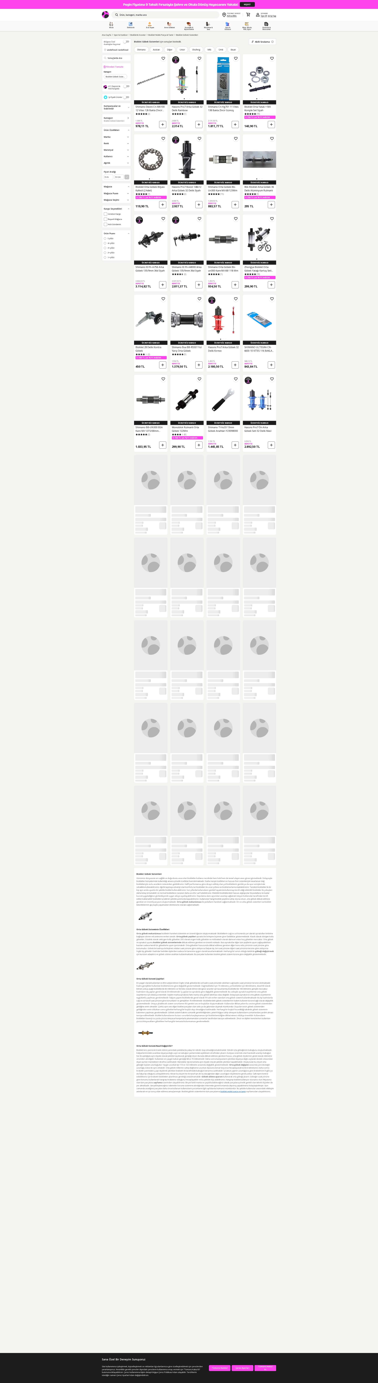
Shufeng (196, 49)
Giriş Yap (272, 15)
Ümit (221, 49)
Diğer (169, 49)
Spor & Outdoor (121, 35)
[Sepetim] (248, 15)
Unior (182, 49)
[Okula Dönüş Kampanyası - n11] (189, 4)
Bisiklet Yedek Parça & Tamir (160, 35)
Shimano (141, 49)
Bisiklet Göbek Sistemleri (187, 35)
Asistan (156, 49)
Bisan (233, 49)
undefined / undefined (117, 50)
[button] (184, 99)
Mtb (209, 49)
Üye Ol (264, 15)
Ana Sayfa (106, 35)
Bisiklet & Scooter (138, 35)
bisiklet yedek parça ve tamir (233, 1091)
